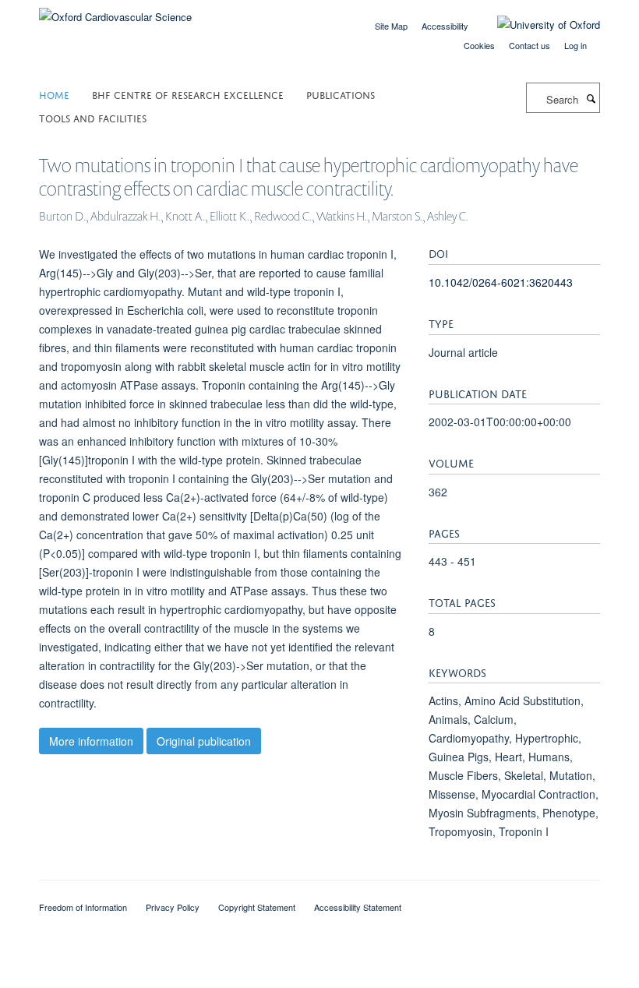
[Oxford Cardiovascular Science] (115, 11)
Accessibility (445, 25)
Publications (340, 93)
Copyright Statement (256, 907)
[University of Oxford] (537, 25)
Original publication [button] (204, 741)
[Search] (590, 98)
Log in (575, 45)
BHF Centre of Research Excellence (188, 93)
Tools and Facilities (93, 117)
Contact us (529, 45)
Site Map (391, 25)
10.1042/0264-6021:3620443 (501, 282)
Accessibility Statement (357, 907)
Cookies (479, 45)
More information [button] (91, 741)
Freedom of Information (83, 907)
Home (54, 93)
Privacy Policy (172, 907)
